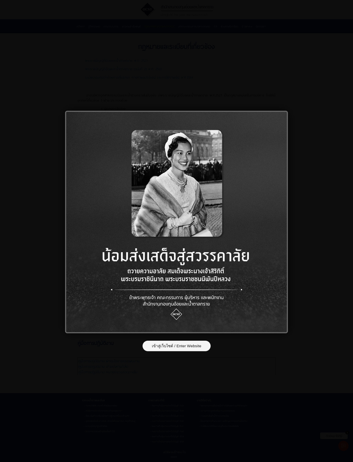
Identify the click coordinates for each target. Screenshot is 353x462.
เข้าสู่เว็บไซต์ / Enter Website (176, 346)
